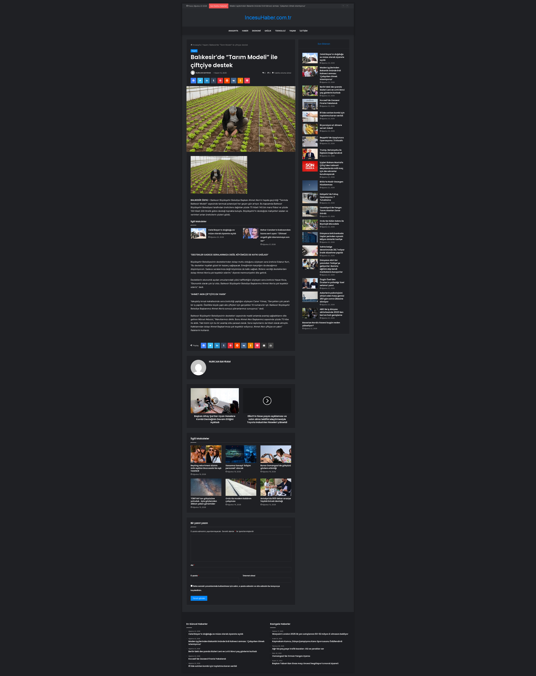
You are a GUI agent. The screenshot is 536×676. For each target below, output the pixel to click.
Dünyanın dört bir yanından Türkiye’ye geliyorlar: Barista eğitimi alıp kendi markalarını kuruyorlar (331, 266)
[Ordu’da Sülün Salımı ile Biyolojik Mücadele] (310, 225)
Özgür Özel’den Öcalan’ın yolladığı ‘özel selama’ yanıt (332, 282)
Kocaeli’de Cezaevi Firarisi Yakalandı (329, 102)
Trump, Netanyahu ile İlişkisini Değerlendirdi (331, 151)
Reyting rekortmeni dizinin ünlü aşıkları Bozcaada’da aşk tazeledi (206, 468)
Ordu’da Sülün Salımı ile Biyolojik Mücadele (332, 222)
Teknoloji (280, 31)
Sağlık (268, 31)
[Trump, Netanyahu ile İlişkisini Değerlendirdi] (310, 154)
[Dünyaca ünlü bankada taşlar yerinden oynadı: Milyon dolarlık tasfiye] (310, 237)
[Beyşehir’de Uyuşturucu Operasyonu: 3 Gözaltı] (310, 141)
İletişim (304, 31)
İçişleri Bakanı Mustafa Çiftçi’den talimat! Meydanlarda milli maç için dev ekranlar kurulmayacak (331, 168)
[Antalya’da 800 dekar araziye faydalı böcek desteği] (275, 487)
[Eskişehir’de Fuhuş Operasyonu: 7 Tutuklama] (310, 198)
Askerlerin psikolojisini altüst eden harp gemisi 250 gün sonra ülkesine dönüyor (332, 297)
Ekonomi (256, 31)
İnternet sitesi (249, 575)
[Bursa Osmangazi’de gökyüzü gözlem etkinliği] (275, 454)
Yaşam (292, 31)
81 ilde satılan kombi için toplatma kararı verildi (332, 114)
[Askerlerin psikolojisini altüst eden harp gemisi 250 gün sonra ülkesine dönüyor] (310, 296)
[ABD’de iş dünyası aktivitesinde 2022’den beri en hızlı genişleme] (310, 313)
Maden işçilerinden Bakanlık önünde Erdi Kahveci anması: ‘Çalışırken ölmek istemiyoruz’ (330, 73)
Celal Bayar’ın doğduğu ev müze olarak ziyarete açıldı (332, 57)
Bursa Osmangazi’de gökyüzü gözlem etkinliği (275, 467)
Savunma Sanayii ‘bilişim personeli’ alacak (238, 467)
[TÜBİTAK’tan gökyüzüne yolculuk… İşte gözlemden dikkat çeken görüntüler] (206, 487)
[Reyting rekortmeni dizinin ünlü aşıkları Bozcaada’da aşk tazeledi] (206, 454)
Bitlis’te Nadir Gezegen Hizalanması (331, 183)
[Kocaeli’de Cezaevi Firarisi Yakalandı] (310, 104)
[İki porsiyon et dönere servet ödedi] (310, 129)
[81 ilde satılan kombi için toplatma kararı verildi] (310, 116)
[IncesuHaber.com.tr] (268, 17)
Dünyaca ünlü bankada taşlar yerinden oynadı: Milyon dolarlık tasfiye (332, 236)
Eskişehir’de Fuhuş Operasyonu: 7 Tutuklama (329, 197)
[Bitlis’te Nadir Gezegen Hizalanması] (310, 185)
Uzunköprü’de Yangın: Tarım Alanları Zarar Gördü (331, 210)
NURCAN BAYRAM (203, 73)
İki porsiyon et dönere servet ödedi (331, 126)
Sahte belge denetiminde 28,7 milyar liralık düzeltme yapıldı (332, 249)
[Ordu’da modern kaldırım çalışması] (241, 487)
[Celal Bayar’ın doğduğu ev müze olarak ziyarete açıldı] (198, 233)
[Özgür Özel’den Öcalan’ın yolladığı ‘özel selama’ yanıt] (310, 283)
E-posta (195, 575)
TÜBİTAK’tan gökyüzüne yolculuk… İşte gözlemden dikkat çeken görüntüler (204, 501)
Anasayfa (233, 31)
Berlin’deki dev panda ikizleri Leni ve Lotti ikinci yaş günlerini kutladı (259, 6)
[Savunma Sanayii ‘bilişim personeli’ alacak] (241, 454)
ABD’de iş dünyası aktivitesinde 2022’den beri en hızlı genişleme (331, 312)
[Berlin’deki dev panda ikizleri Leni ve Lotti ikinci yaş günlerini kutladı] (310, 90)
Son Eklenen (324, 43)
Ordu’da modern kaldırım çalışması (238, 500)
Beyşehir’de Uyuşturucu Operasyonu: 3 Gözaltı (332, 139)
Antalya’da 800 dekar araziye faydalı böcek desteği (275, 500)
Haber (245, 31)
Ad (193, 565)
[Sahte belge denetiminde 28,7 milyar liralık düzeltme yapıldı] (310, 250)
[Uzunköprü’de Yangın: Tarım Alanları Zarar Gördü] (310, 211)
